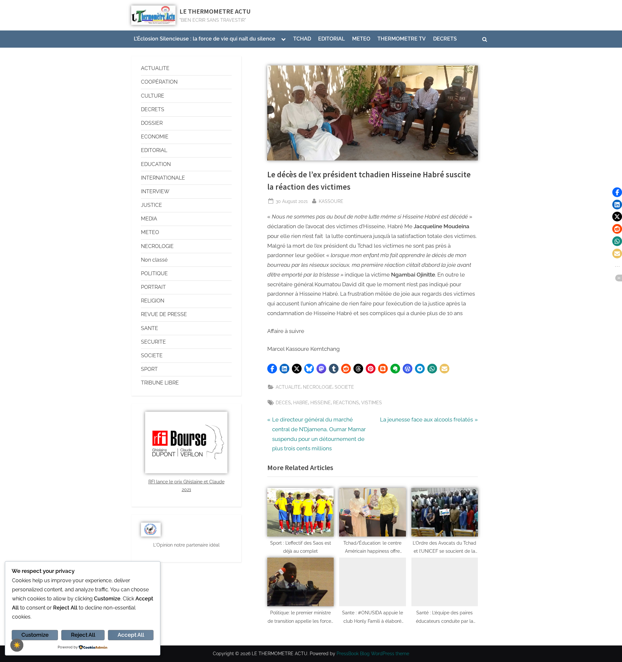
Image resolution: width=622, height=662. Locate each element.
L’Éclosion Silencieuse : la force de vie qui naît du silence (204, 39)
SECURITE (153, 342)
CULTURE (152, 96)
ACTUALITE (288, 387)
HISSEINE (320, 402)
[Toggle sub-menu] (283, 39)
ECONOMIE (154, 137)
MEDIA (149, 219)
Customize (35, 635)
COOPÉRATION (159, 82)
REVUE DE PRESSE (164, 314)
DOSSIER (152, 123)
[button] (272, 368)
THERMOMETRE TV (401, 39)
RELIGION (152, 301)
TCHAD (302, 39)
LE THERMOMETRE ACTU (215, 11)
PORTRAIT (153, 287)
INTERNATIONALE (163, 178)
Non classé (154, 260)
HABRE (300, 402)
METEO (361, 39)
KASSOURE (331, 200)
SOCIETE (344, 387)
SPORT (149, 369)
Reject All (83, 635)
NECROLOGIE (317, 387)
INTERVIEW (155, 191)
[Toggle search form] (484, 39)
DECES (283, 402)
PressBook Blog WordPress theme (373, 653)
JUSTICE (151, 205)
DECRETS (445, 39)
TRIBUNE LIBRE (160, 383)
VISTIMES (371, 402)
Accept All (131, 635)
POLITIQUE (154, 273)
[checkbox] (16, 645)
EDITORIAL (331, 39)
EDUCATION (156, 164)
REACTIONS (346, 402)
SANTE (149, 328)
